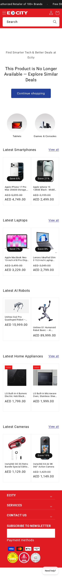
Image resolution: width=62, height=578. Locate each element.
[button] (4, 13)
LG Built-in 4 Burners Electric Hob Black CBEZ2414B (16, 395)
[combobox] (31, 21)
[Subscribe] (50, 533)
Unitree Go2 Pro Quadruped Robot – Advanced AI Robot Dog (15, 318)
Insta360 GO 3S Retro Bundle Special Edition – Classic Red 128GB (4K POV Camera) (17, 465)
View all (54, 149)
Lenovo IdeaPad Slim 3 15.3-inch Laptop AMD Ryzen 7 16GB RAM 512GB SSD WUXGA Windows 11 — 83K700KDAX (44, 259)
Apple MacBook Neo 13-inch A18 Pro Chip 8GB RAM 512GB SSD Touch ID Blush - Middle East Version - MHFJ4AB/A (16, 259)
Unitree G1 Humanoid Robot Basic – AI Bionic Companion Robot (44, 329)
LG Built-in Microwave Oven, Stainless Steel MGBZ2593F (44, 395)
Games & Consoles (45, 136)
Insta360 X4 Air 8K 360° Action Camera (43, 465)
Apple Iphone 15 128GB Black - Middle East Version (44, 188)
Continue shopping (31, 93)
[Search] (54, 21)
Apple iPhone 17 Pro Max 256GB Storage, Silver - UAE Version (16, 188)
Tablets (17, 136)
